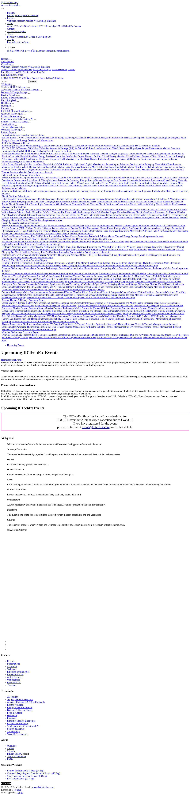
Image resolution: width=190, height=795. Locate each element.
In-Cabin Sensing (52, 276)
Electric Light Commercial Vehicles (47, 204)
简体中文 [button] (13, 78)
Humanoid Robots (35, 276)
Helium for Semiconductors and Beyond (149, 159)
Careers (77, 26)
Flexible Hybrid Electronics (148, 263)
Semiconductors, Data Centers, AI (17, 119)
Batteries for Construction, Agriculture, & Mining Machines (29, 180)
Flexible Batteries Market (38, 183)
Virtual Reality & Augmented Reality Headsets (120, 337)
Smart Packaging (38, 151)
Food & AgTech (8, 100)
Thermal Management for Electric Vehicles (113, 217)
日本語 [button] (4, 78)
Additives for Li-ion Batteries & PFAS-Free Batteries (64, 153)
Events (18, 359)
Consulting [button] (6, 64)
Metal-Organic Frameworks (35, 169)
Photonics (5, 108)
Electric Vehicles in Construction (114, 204)
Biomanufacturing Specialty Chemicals (66, 225)
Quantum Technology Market (157, 268)
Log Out (47, 37)
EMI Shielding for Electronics (35, 159)
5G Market (33, 148)
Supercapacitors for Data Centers (72, 191)
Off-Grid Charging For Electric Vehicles (62, 212)
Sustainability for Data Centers (63, 236)
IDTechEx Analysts (48, 26)
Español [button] (52, 78)
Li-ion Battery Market (128, 183)
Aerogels (113, 153)
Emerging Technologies (18, 671)
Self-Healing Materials (139, 169)
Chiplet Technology (71, 284)
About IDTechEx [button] (9, 69)
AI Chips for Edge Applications (119, 281)
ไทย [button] (29, 78)
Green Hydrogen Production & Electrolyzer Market (160, 247)
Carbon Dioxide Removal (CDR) (134, 311)
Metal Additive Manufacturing (89, 145)
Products (11, 359)
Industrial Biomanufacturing (20, 316)
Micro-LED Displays (149, 255)
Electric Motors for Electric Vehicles (81, 204)
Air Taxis (77, 199)
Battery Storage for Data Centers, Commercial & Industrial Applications (129, 180)
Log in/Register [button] (8, 75)
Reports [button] (4, 59)
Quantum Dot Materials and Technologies (89, 169)
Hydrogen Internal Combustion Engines (71, 231)
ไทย (35, 50)
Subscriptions (21, 15)
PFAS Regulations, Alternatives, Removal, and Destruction (59, 239)
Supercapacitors (48, 191)
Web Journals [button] (33, 67)
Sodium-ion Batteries (11, 191)
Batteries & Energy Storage (14, 92)
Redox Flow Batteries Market (112, 185)
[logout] (17, 789)
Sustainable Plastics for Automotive (167, 169)
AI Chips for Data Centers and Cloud (86, 281)
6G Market (44, 148)
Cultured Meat (24, 239)
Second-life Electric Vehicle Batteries (143, 185)
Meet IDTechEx (65, 26)
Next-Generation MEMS (171, 305)
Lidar (114, 255)
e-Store (39, 37)
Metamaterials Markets (159, 148)
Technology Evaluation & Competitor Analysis (87, 137)
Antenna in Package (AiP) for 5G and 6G (68, 148)
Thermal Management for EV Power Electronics (156, 217)
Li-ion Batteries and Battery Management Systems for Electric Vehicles (83, 183)
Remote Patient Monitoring (23, 244)
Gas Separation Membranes (142, 228)
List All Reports (8, 132)
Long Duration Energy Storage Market (28, 185)
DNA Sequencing (138, 241)
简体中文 (19, 50)
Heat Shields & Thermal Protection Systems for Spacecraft (102, 159)
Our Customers (31, 26)
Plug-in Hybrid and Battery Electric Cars (129, 212)
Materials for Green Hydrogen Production (71, 167)
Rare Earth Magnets (119, 169)
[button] (11, 13)
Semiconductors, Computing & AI (23, 726)
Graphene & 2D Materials (62, 159)
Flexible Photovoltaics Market (93, 228)
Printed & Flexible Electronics (15, 111)
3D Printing (6, 84)
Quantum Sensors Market (131, 268)
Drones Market (128, 201)
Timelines (51, 21)
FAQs (10, 759)
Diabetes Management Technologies (74, 241)
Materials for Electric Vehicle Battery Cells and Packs (26, 167)
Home (4, 359)
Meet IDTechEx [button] (59, 69)
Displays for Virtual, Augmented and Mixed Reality (119, 303)
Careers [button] (71, 69)
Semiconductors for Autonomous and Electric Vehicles (122, 215)
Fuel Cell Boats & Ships (12, 209)
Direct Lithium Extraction (163, 156)
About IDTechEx (15, 26)
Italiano (65, 50)
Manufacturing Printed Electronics (18, 265)
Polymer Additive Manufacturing (118, 145)
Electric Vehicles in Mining (142, 204)
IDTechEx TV (14, 682)
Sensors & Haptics (15, 728)
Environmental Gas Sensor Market (18, 305)
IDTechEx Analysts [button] (42, 69)
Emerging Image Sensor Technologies (161, 303)
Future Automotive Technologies (65, 209)
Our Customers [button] (25, 69)
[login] (20, 792)
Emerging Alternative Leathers (137, 313)
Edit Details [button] (23, 72)
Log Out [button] (41, 72)
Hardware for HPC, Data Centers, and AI (36, 287)
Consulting (33, 15)
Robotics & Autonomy (11, 116)
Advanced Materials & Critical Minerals (20, 89)
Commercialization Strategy (51, 137)
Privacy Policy (14, 754)
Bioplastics (123, 153)
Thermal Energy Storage (99, 191)
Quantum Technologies (12, 113)
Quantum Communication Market (75, 268)
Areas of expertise (20, 135)
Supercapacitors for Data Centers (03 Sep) (27, 776)
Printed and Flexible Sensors (47, 265)
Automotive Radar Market (35, 273)
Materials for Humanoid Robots (107, 167)
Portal (10, 37)
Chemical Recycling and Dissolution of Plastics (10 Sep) (33, 773)
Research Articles (24, 21)
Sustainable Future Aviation (79, 217)
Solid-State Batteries (31, 191)
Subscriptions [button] (7, 61)
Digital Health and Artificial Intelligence (110, 241)
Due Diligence (173, 137)
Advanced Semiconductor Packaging (28, 255)
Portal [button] (4, 72)
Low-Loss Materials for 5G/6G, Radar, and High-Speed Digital (118, 148)
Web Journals (39, 21)
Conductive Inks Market (65, 156)
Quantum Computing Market (104, 268)
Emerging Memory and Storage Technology (128, 284)
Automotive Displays (56, 255)
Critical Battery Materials (113, 156)
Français (50, 50)
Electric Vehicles (9, 95)
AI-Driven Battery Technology (173, 177)
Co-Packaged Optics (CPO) (80, 255)
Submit (33, 81)
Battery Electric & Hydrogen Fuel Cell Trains (23, 201)
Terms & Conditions (16, 756)
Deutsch (41, 50)
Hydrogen (6, 105)
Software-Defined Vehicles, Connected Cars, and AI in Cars (38, 217)
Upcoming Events (15, 345)
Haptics (38, 305)
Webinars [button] (5, 67)
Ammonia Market (38, 225)
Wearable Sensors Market (143, 308)
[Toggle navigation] (2, 8)
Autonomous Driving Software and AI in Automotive (73, 273)
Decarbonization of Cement (65, 228)
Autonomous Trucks (92, 199)
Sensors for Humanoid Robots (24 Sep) (25, 770)
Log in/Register (14, 42)
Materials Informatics (11, 169)
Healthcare (6, 103)
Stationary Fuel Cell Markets (34, 236)
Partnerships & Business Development (127, 137)
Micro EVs (37, 212)
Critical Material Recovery (138, 156)
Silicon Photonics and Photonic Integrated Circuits (105, 292)
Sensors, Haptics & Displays (14, 121)
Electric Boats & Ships (19, 204)
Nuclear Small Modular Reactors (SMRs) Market (46, 233)
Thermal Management (11, 127)
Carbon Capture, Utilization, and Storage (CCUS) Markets (150, 225)
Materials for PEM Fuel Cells (136, 167)
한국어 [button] (22, 78)
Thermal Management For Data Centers (45, 297)
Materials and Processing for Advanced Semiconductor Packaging (123, 164)
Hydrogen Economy (42, 231)
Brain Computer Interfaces (81, 303)
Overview (11, 746)
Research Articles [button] (19, 67)
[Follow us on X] (98, 588)
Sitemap (11, 751)
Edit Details (29, 37)
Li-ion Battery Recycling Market (16, 164)
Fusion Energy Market (117, 228)
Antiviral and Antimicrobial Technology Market (34, 241)
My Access (18, 37)
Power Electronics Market (13, 215)
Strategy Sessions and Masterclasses (36, 140)
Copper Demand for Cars (89, 156)
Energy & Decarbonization (13, 97)
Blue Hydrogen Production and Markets (103, 225)
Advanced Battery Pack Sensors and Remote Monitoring (107, 177)
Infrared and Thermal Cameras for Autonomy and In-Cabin (89, 276)
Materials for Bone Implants (168, 164)
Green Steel (26, 231)
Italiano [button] (59, 78)
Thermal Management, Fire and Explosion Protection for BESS (141, 191)
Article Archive (14, 677)
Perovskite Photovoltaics (81, 233)
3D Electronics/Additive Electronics (57, 145)
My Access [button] (12, 72)
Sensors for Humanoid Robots (105, 279)
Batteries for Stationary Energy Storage (76, 180)
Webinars (11, 21)
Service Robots (147, 279)
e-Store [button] (33, 72)
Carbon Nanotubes (137, 153)
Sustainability (7, 124)
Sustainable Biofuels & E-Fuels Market (96, 236)
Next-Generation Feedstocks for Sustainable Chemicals (78, 316)
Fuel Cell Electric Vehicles (37, 209)
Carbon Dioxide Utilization (39, 228)
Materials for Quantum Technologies (167, 167)
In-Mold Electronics (170, 263)
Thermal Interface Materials (14, 172)
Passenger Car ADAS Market (95, 212)
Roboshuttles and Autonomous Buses (43, 215)
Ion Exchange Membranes (31, 161)
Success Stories (37, 135)
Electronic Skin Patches (158, 241)
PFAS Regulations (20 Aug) (20, 778)
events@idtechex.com (96, 427)
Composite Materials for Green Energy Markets (31, 156)
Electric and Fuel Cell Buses (149, 201)
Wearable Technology (11, 129)
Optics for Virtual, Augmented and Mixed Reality (74, 337)
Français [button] (44, 78)
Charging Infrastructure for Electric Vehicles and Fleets (70, 201)
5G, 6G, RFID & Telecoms (14, 87)
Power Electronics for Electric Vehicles (166, 212)
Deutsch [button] (35, 78)
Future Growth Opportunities (23, 137)
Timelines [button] (45, 67)
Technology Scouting (156, 137)
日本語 (10, 50)
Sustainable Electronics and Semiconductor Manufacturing (105, 265)
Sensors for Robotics (130, 279)
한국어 (28, 50)
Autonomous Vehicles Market (116, 199)
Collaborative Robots (157, 273)
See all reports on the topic (147, 145)
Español (58, 50)
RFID (27, 151)
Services (6, 137)
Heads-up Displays (90, 209)
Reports (10, 15)
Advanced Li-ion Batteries (146, 177)
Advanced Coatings (99, 153)
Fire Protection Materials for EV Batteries (42, 324)
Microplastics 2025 (43, 316)
